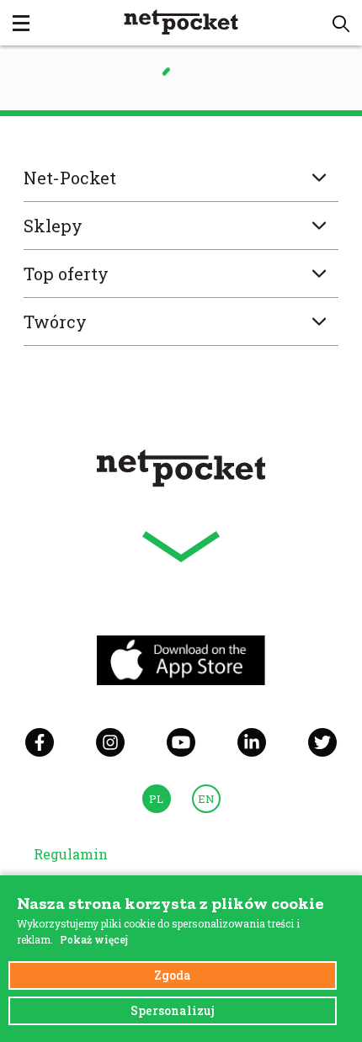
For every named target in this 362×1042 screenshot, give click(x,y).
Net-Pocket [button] (70, 178)
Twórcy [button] (55, 321)
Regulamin (71, 854)
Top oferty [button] (66, 273)
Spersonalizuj (172, 1010)
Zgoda (172, 975)
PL (156, 798)
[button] (341, 24)
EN (206, 798)
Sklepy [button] (53, 226)
